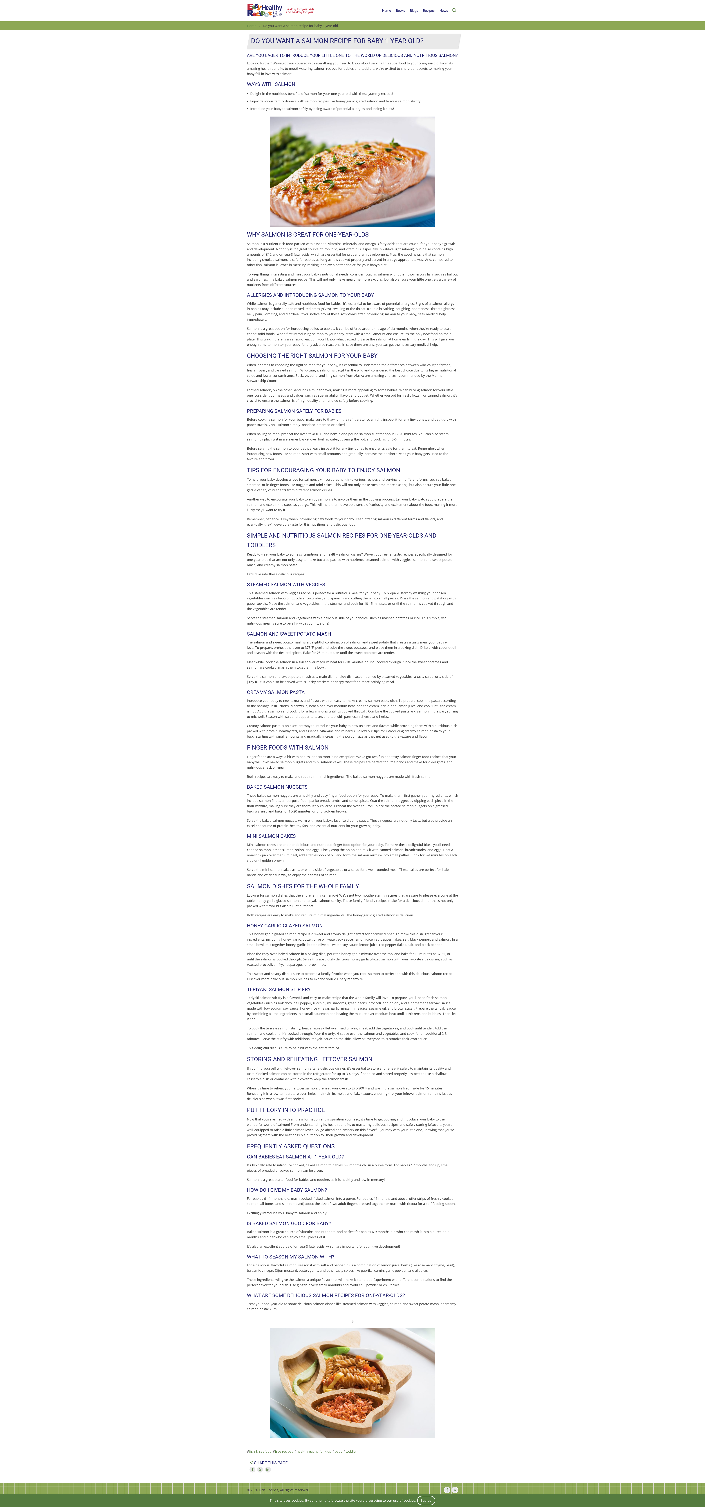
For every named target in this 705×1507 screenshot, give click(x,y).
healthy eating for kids (314, 1451)
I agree (426, 1500)
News (444, 10)
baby (338, 1451)
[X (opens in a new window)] (454, 1490)
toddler (351, 1451)
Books (400, 10)
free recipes (284, 1451)
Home (386, 10)
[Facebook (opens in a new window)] (447, 1490)
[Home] (265, 10)
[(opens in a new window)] (252, 1469)
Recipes (429, 10)
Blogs (414, 10)
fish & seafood (260, 1451)
